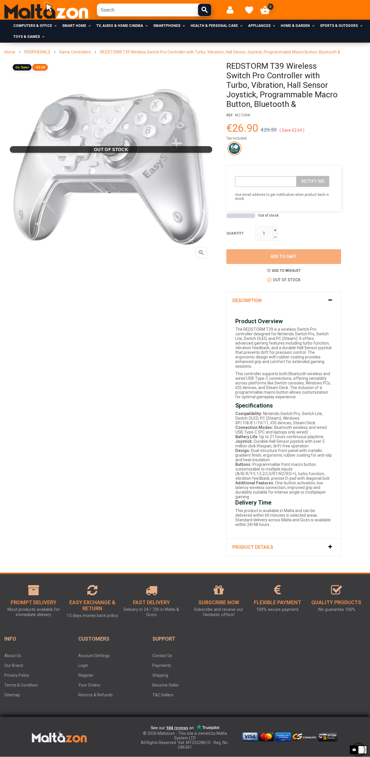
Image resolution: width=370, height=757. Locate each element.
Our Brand (13, 665)
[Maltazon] (46, 10)
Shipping (160, 675)
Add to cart (284, 256)
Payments (161, 665)
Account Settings (94, 655)
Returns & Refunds (95, 695)
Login (83, 665)
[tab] (284, 300)
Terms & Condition (21, 685)
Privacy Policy (16, 675)
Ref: (230, 115)
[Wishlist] (249, 10)
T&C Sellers (162, 695)
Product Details (252, 547)
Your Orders (89, 685)
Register (86, 675)
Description (247, 300)
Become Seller (165, 685)
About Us (12, 655)
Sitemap (12, 695)
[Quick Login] (232, 10)
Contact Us (162, 655)
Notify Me (313, 181)
